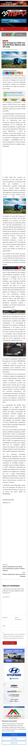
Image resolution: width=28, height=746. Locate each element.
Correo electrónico (18, 618)
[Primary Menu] (2, 29)
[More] (21, 73)
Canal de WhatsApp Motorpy (15, 95)
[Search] (26, 29)
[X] (7, 73)
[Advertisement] (14, 162)
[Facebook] (4, 73)
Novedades (5, 40)
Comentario (6, 597)
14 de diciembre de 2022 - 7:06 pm (11, 49)
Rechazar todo (14, 742)
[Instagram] (18, 73)
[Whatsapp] (15, 73)
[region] (14, 732)
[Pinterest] (12, 73)
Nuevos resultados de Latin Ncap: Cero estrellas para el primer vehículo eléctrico (14, 567)
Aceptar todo (14, 734)
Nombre (5, 617)
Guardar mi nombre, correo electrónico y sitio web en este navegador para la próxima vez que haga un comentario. (14, 636)
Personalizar (14, 738)
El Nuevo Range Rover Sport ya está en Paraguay (14, 574)
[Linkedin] (10, 73)
